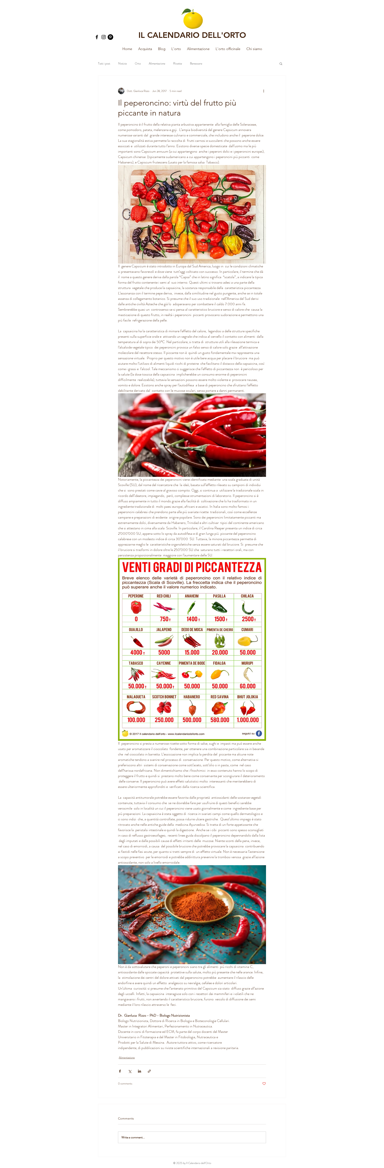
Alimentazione (157, 63)
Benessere (196, 63)
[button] (176, 49)
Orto (138, 63)
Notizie (122, 63)
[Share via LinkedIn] (139, 1071)
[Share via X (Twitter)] (130, 1071)
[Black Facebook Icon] (97, 37)
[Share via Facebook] (120, 1071)
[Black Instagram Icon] (103, 37)
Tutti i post (104, 63)
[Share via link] (149, 1071)
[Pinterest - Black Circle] (110, 37)
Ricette (177, 63)
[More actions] (263, 91)
